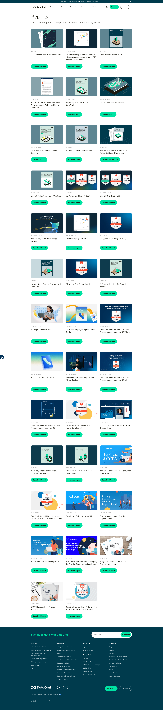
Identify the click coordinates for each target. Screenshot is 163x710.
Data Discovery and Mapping (41, 650)
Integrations (35, 665)
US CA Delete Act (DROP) (92, 665)
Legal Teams (87, 647)
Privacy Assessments (38, 662)
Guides (111, 653)
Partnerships (113, 666)
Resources (84, 7)
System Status (114, 676)
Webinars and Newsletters (118, 657)
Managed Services (63, 666)
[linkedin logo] (62, 687)
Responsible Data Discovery (66, 650)
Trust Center (113, 673)
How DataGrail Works (38, 647)
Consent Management (39, 659)
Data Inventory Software (65, 673)
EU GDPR (86, 658)
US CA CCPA (87, 662)
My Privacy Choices (51, 694)
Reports (111, 650)
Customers (74, 7)
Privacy (33, 694)
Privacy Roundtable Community (120, 660)
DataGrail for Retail (63, 663)
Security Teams (88, 650)
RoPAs (59, 653)
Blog (110, 647)
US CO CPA (87, 668)
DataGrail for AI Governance (67, 660)
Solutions (63, 7)
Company (95, 7)
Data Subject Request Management (38, 654)
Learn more (94, 2)
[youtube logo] (67, 687)
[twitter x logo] (58, 687)
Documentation (114, 663)
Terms (40, 694)
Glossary (112, 670)
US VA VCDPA (87, 671)
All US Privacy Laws (89, 675)
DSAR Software (62, 679)
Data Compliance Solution (66, 676)
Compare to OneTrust (64, 647)
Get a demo (114, 7)
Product (52, 7)
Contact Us (125, 7)
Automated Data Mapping (66, 670)
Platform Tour (35, 668)
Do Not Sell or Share (64, 657)
